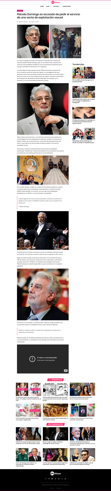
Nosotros (59, 488)
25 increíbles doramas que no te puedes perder (83, 81)
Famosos (20, 10)
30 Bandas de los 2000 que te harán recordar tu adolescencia (83, 142)
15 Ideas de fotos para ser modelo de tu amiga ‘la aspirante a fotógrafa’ (83, 100)
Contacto (52, 488)
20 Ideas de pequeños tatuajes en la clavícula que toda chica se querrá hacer (83, 121)
